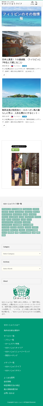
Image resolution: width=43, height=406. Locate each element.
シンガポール (13, 217)
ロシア (4, 232)
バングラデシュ (7, 225)
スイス (21, 217)
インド (11, 212)
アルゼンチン (27, 209)
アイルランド (6, 209)
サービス (32, 3)
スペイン (37, 217)
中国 (16, 232)
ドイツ (29, 219)
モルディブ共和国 (32, 230)
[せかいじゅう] (21, 292)
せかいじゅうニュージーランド (17, 351)
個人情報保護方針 (11, 389)
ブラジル (20, 227)
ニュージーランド (7, 222)
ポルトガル (5, 230)
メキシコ (22, 230)
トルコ (23, 219)
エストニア (28, 212)
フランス (13, 227)
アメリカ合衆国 (16, 209)
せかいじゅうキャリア (14, 348)
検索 (36, 3)
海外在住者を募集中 (12, 330)
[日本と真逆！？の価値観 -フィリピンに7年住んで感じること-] (21, 44)
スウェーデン (29, 217)
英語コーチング (11, 355)
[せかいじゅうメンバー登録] (25, 185)
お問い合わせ (9, 393)
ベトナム (28, 227)
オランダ (36, 212)
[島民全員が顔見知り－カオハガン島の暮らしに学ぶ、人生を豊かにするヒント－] (21, 93)
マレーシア (14, 230)
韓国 (38, 232)
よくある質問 (9, 378)
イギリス (35, 209)
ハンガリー (26, 222)
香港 (3, 235)
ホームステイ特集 (12, 344)
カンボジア (32, 214)
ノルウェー (18, 222)
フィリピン (5, 227)
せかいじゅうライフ (13, 366)
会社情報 (7, 381)
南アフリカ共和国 (25, 232)
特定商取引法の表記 (12, 385)
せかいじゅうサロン (13, 370)
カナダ (25, 214)
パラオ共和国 (17, 225)
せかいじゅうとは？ (12, 325)
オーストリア (17, 214)
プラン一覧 (9, 340)
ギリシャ (5, 217)
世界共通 (10, 232)
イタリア (5, 212)
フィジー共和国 (28, 225)
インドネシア (19, 212)
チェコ (9, 219)
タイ (3, 219)
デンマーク (16, 219)
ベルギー (35, 227)
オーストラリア (7, 214)
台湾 (33, 232)
